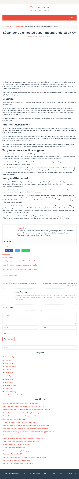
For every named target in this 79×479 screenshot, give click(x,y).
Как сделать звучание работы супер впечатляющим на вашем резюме (59, 283)
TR (72, 473)
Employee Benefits (10, 366)
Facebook (9, 251)
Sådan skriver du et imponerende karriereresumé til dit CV (19, 265)
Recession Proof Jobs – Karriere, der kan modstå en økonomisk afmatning (25, 429)
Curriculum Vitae (10, 363)
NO (45, 473)
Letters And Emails (10, 385)
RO (54, 473)
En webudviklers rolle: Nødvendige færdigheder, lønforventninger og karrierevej (26, 409)
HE (30, 473)
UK (75, 473)
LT (41, 473)
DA (10, 473)
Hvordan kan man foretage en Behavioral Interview (18, 463)
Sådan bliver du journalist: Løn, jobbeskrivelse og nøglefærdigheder (23, 438)
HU (34, 473)
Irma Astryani (21, 291)
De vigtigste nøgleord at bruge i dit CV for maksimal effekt (19, 261)
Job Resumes (13, 275)
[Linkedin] (4, 242)
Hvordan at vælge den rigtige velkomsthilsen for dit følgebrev (21, 403)
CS (7, 473)
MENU (73, 18)
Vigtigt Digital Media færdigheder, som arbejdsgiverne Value (21, 441)
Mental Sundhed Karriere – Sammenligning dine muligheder (21, 416)
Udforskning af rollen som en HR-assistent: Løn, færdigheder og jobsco (24, 457)
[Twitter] (10, 242)
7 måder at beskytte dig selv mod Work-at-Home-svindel (20, 422)
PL (51, 473)
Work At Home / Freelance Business (15, 395)
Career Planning (9, 357)
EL (27, 473)
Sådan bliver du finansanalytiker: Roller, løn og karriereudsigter (22, 413)
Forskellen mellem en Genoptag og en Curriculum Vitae (19, 435)
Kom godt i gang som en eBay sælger (14, 419)
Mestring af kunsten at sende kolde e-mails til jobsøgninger (20, 269)
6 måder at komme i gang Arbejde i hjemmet (16, 444)
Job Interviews (9, 373)
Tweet (17, 251)
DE (25, 473)
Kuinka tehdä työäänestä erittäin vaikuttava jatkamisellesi (19, 282)
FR (21, 473)
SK (60, 473)
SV (69, 473)
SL (63, 473)
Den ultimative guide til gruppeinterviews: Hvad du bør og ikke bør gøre (24, 406)
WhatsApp (26, 251)
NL (13, 473)
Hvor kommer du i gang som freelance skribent (17, 460)
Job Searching (9, 382)
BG (4, 473)
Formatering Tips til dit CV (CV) (12, 454)
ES (66, 473)
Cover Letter (8, 360)
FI (18, 473)
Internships (8, 369)
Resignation (8, 388)
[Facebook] (7, 242)
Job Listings (8, 376)
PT (48, 473)
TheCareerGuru (39, 7)
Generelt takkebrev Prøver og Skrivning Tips (16, 451)
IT (36, 473)
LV (39, 473)
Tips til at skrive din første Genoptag (14, 448)
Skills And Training (10, 392)
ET (16, 473)
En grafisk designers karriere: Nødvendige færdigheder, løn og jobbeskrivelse (26, 425)
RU (57, 473)
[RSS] (39, 2)
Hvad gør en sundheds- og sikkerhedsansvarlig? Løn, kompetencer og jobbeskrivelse (28, 432)
